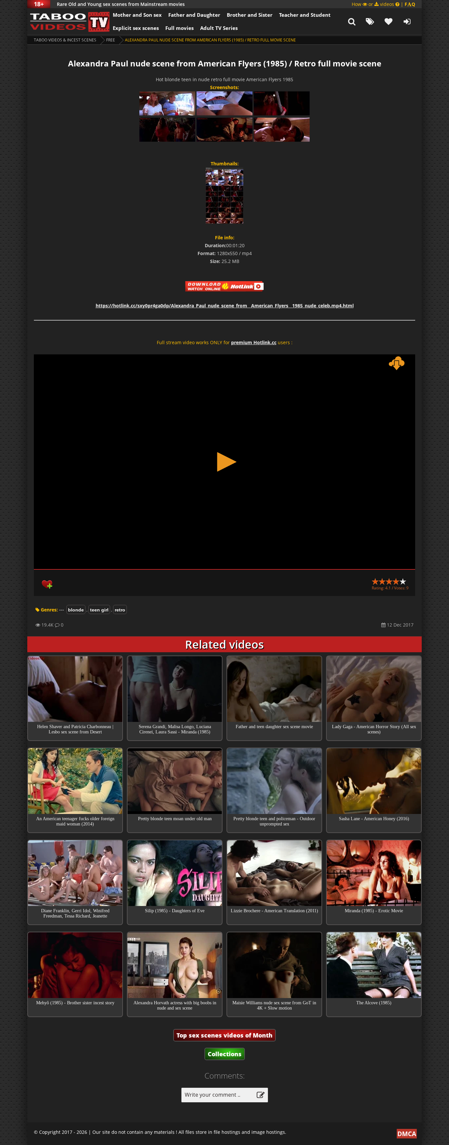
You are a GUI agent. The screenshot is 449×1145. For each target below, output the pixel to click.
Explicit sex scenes (136, 28)
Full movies (179, 28)
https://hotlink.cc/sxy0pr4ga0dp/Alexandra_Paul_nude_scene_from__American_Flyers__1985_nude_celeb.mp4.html (225, 305)
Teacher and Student (305, 15)
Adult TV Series (219, 28)
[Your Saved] (388, 21)
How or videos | (383, 4)
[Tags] (370, 21)
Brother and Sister (249, 15)
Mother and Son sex (137, 15)
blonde (76, 609)
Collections (225, 1054)
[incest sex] (68, 21)
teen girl (99, 609)
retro (120, 609)
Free (110, 40)
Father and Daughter (194, 15)
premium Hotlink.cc (253, 342)
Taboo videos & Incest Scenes (65, 40)
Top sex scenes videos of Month (224, 1035)
